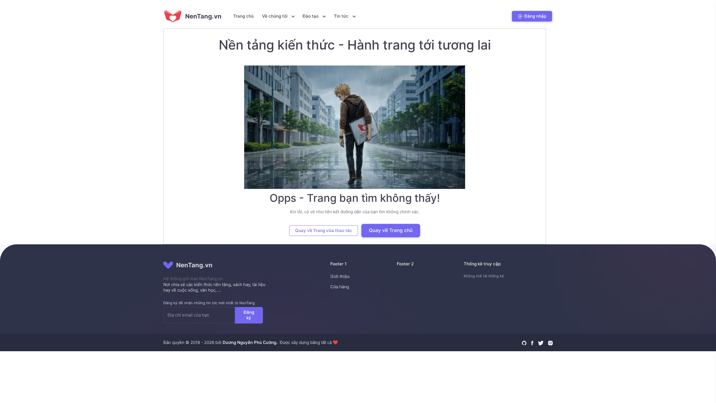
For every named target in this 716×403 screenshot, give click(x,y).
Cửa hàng (339, 286)
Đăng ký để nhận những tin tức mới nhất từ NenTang (209, 303)
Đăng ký (249, 314)
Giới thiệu (340, 276)
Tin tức (342, 16)
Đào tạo (311, 16)
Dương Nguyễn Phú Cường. (250, 342)
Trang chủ (243, 16)
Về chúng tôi (275, 16)
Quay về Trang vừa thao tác (323, 230)
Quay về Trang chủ (391, 230)
